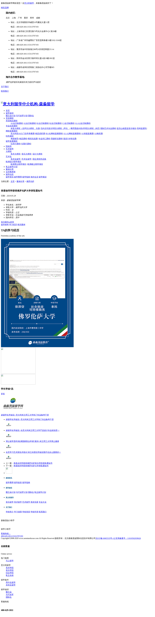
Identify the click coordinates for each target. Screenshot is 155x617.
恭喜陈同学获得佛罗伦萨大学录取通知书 (31, 466)
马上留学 (10, 561)
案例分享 (10, 169)
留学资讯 (10, 177)
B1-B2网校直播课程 (54, 133)
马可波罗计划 (22, 116)
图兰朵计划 (11, 116)
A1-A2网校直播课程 (72, 133)
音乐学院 (10, 570)
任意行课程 (15, 144)
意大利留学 (29, 3)
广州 (20, 18)
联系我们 (5, 91)
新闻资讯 (9, 478)
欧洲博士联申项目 (18, 164)
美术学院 (10, 568)
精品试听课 (40, 133)
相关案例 (21, 225)
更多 (3, 394)
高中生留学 (11, 582)
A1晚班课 (98, 133)
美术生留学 (15, 159)
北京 (8, 18)
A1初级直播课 (87, 133)
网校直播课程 (11, 131)
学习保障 (18, 512)
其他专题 (34, 502)
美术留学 (18, 502)
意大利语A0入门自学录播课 (22, 133)
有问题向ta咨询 (7, 222)
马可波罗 (10, 595)
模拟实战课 (33, 139)
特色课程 (10, 136)
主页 (13, 181)
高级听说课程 (56, 139)
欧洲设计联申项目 (13, 162)
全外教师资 (11, 172)
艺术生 (9, 156)
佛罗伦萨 (30, 181)
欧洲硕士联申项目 (35, 164)
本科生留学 (11, 585)
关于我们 (5, 87)
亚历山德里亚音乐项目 (126, 128)
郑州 (32, 18)
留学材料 (5, 225)
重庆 (26, 18)
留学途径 (10, 113)
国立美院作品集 (39, 159)
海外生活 (34, 177)
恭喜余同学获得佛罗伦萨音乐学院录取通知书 (33, 463)
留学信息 (10, 174)
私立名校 (10, 575)
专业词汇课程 (44, 139)
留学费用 (18, 177)
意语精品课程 (11, 121)
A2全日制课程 (30, 123)
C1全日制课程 (68, 123)
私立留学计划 (11, 167)
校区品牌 (5, 8)
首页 (8, 111)
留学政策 (18, 482)
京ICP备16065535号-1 (105, 538)
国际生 (31, 116)
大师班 (9, 151)
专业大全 (42, 502)
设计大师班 (37, 154)
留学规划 (42, 177)
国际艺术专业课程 (108, 128)
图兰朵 (9, 592)
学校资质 (26, 512)
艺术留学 (10, 149)
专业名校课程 (11, 126)
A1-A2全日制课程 (82, 123)
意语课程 (10, 118)
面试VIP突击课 (69, 139)
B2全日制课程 (55, 123)
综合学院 (10, 573)
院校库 (9, 146)
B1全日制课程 (43, 123)
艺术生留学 (26, 159)
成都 (38, 18)
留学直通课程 (11, 141)
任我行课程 (26, 144)
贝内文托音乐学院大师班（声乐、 (55, 128)
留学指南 (26, 177)
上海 (14, 18)
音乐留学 (10, 502)
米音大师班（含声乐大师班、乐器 (25, 128)
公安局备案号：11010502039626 (127, 538)
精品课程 (23, 139)
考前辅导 (14, 139)
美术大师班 (15, 154)
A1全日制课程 (17, 123)
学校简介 (10, 512)
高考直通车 (142, 128)
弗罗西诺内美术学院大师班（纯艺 (85, 128)
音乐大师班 (26, 154)
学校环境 (34, 512)
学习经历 (13, 225)
